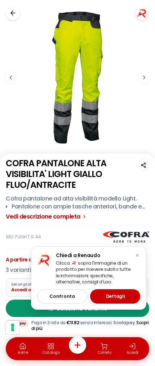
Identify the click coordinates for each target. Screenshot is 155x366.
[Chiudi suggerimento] (137, 255)
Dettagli (115, 296)
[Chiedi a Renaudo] (142, 13)
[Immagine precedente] (10, 77)
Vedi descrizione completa (43, 217)
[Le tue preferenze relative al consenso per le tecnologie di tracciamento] (12, 327)
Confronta (62, 296)
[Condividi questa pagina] (143, 165)
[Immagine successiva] (144, 77)
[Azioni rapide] (77, 345)
